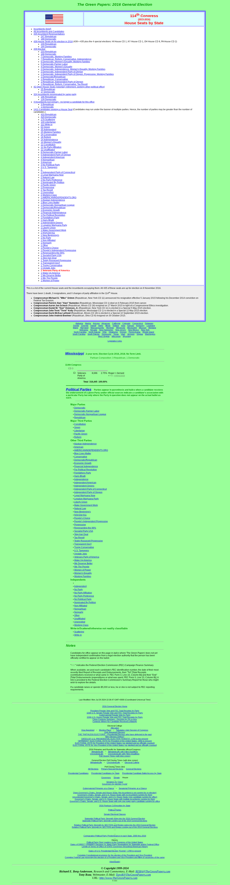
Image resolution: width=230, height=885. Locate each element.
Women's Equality (83, 573)
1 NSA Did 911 (48, 232)
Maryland (84, 328)
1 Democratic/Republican (53, 76)
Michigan (110, 328)
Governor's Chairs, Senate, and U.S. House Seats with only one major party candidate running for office (115, 801)
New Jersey (120, 330)
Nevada (93, 330)
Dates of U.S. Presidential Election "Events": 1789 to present (115, 851)
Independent (80, 586)
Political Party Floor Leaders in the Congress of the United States (115, 842)
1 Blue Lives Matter (50, 202)
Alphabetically (97, 752)
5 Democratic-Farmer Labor (54, 64)
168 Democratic (48, 54)
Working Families (82, 576)
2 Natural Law (47, 177)
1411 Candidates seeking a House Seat (53, 109)
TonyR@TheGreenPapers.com (133, 874)
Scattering (79, 631)
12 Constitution (48, 144)
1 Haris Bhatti (47, 220)
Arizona (96, 323)
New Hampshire (106, 330)
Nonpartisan (80, 609)
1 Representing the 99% (53, 253)
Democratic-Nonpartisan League (90, 414)
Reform (77, 437)
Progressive (80, 524)
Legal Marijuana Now (84, 495)
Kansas (130, 325)
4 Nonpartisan (48, 160)
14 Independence (49, 139)
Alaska (88, 323)
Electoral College (132, 762)
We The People (81, 566)
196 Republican (48, 97)
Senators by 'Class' (114, 782)
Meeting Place (105, 730)
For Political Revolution (85, 469)
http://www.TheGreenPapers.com (118, 877)
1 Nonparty (46, 243)
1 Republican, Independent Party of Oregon (62, 82)
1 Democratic (47, 107)
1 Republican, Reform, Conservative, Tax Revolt (64, 84)
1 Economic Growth (50, 210)
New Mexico (133, 330)
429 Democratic (48, 117)
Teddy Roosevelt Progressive (88, 541)
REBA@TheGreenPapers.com (152, 871)
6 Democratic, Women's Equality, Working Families (65, 61)
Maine (75, 328)
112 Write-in (46, 124)
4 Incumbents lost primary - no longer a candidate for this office (64, 102)
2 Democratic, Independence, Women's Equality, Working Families (73, 69)
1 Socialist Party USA (51, 255)
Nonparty (78, 612)
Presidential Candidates (78, 773)
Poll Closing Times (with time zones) (114, 756)
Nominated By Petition (85, 602)
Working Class (81, 625)
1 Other (44, 245)
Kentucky (140, 325)
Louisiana (151, 325)
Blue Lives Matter (82, 453)
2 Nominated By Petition (52, 182)
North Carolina (80, 332)
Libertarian (79, 430)
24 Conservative (49, 134)
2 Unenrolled (47, 192)
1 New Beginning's (50, 235)
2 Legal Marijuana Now (52, 175)
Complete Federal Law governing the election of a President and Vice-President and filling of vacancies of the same (115, 857)
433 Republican (48, 114)
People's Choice (82, 518)
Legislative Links (115, 341)
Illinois (108, 325)
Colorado (126, 323)
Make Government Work (86, 505)
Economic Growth (82, 463)
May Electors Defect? (114, 736)
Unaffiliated (79, 618)
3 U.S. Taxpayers (49, 167)
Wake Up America (83, 560)
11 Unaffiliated (48, 149)
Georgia (84, 325)
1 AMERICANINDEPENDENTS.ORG (58, 197)
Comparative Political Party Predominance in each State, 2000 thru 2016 (115, 836)
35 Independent (48, 129)
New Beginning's (82, 511)
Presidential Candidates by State (105, 773)
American (78, 447)
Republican (80, 417)
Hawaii (93, 325)
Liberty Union (80, 502)
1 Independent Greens (52, 222)
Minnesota (120, 328)
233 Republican (48, 51)
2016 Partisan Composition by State (114, 805)
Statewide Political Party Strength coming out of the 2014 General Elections (114, 821)
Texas (116, 334)
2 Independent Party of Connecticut (58, 172)
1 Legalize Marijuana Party (54, 225)
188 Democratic (48, 39)
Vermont (130, 334)
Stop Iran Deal (81, 534)
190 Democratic (48, 46)
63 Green (45, 127)
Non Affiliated (80, 605)
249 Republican (48, 44)
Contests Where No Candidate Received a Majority (115, 721)
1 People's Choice (50, 248)
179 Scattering (48, 119)
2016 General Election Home (114, 706)
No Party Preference (84, 596)
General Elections (133, 769)
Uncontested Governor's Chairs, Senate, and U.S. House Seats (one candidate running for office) (114, 797)
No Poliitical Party (82, 599)
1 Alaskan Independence (53, 200)
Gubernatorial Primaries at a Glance (98, 788)
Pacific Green (80, 434)
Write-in (78, 635)
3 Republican (47, 104)
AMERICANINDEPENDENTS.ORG (91, 450)
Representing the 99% (85, 528)
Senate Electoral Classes (115, 814)
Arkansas (106, 323)
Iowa (123, 325)
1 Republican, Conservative (54, 79)
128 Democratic (48, 99)
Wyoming (127, 336)
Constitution (80, 424)
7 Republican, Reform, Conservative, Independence (66, 59)
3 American (46, 162)
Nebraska (83, 330)
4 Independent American (53, 157)
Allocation (115, 728)
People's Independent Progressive (91, 521)
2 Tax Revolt (47, 190)
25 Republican (48, 89)
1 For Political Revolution (53, 215)
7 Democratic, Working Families (56, 56)
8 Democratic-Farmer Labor (54, 152)
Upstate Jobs (80, 553)
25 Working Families (51, 132)
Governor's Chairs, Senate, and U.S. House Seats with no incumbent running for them (114, 795)
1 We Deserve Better (51, 275)
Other (77, 615)
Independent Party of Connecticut (90, 489)
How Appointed (87, 730)
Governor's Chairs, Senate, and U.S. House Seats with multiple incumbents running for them (115, 799)
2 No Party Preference (51, 180)
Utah (123, 334)
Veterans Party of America (86, 557)
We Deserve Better (83, 563)
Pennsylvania (134, 332)
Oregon (123, 332)
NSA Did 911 (80, 515)
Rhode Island (148, 332)
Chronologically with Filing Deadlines (123, 754)
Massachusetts (97, 328)
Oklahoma (113, 332)
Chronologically (96, 754)
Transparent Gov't (82, 544)
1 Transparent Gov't (50, 263)
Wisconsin (116, 336)
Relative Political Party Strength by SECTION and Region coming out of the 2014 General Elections (115, 827)
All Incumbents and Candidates (49, 31)
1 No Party (46, 238)
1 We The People (49, 278)
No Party (78, 589)
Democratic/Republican (85, 460)
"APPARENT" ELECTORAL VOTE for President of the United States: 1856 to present (115, 741)
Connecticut (137, 323)
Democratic (79, 408)
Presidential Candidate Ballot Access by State (142, 773)
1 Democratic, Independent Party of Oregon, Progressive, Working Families (77, 74)
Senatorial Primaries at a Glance (133, 788)
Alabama (79, 323)
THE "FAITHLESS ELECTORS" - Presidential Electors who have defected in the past (115, 734)
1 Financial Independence (53, 212)
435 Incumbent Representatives (49, 34)
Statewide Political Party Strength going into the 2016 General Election (115, 818)
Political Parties (78, 389)
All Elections (93, 769)
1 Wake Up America (50, 273)
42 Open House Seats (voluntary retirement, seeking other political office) (69, 87)
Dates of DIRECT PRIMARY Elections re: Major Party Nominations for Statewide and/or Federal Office (114, 844)
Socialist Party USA (83, 531)
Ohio (104, 332)
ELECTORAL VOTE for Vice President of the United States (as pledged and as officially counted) (115, 745)
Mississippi (132, 328)
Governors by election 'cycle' (114, 784)
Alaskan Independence (85, 443)
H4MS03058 (119, 376)
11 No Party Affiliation (51, 147)
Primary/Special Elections (112, 769)
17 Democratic (48, 92)
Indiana (116, 325)
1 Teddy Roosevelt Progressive (56, 260)
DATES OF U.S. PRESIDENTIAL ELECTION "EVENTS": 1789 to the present (114, 739)
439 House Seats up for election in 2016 (53, 41)
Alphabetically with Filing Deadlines (123, 752)
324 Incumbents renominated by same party (55, 94)
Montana (152, 328)
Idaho (100, 325)
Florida (76, 325)
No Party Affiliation (83, 592)
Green (77, 427)
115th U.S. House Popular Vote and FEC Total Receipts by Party (115, 717)
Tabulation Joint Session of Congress (132, 730)
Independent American (85, 482)
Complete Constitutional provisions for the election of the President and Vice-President (114, 855)
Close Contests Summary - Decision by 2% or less (115, 719)
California (116, 323)
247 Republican (48, 36)
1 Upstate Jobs (48, 268)
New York (145, 330)
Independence (81, 479)
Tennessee (106, 334)
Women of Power (82, 570)
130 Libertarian (48, 122)
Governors (106, 777)
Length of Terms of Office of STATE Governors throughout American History (115, 846)
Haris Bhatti (80, 476)
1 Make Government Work (53, 230)
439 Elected (39, 49)
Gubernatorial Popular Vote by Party (114, 715)
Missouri (142, 328)
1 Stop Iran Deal (49, 258)
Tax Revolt (79, 537)
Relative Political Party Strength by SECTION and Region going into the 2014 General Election (114, 825)
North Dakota (94, 332)
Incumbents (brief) (42, 29)
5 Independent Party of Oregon (56, 154)
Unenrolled (79, 622)
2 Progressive (47, 187)
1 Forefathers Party (50, 217)
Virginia (140, 334)
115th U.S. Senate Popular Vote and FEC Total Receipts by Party (115, 713)
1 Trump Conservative (51, 265)
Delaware (149, 323)
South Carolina (79, 334)
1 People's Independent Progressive (58, 250)
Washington (150, 334)
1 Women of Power (50, 280)
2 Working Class (49, 195)
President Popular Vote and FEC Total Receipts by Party (114, 711)
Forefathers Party (82, 473)
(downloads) (114, 862)
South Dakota (93, 334)
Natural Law (80, 508)
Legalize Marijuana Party (86, 498)
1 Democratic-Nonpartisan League (58, 205)
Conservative (80, 456)
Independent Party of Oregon (88, 492)
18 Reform (46, 137)
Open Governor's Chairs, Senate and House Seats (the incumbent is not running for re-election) (115, 793)
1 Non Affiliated (48, 240)
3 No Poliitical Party (50, 165)
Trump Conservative (84, 547)
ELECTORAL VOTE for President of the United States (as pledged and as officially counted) (115, 743)
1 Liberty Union (48, 227)
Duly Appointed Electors (114, 732)
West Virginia (103, 336)
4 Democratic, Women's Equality (56, 66)
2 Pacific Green (48, 185)
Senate (117, 777)
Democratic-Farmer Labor (86, 411)
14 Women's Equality (51, 142)
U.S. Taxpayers (81, 550)
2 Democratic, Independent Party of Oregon (62, 71)
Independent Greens (84, 486)
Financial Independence (86, 466)
